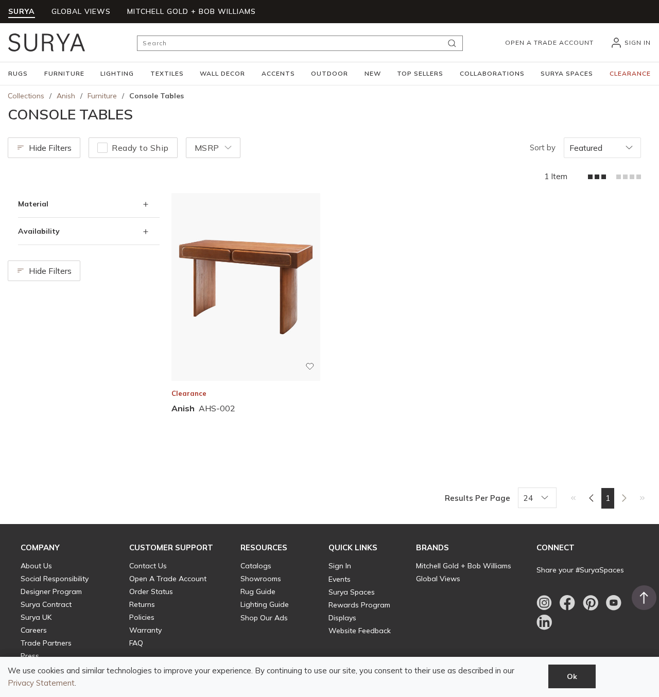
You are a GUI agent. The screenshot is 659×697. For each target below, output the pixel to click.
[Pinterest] (590, 603)
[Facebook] (567, 603)
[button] (18, 73)
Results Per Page (477, 498)
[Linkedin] (544, 622)
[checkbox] (102, 148)
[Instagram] (544, 603)
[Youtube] (613, 603)
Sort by (543, 147)
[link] (573, 497)
